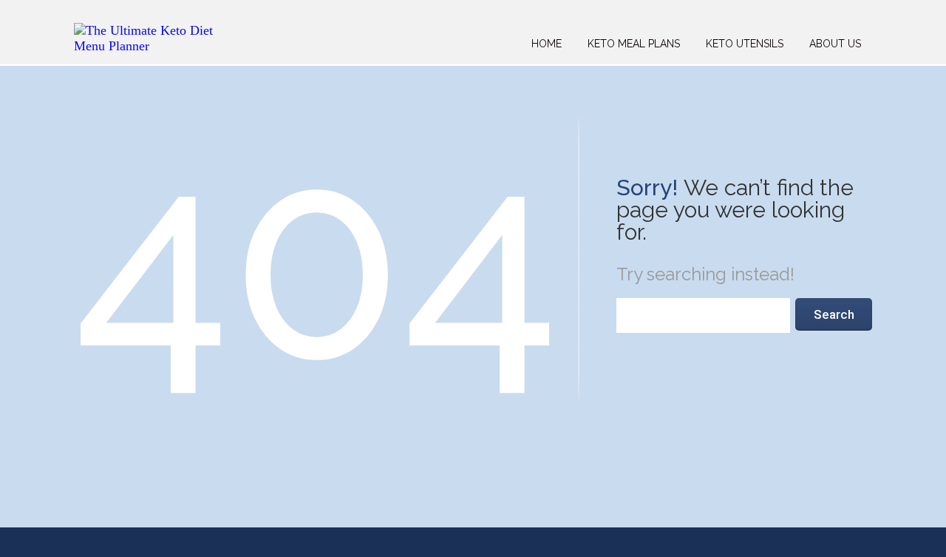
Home (546, 44)
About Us (835, 44)
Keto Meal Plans (634, 44)
